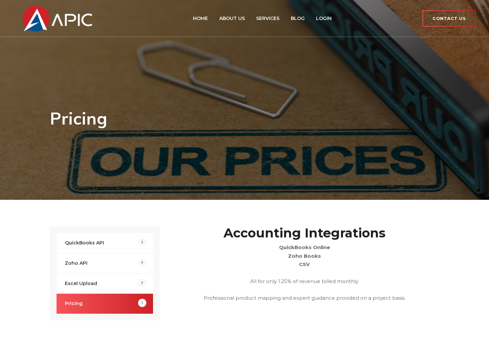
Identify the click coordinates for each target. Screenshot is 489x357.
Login (324, 18)
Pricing (73, 303)
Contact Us (449, 18)
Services (267, 18)
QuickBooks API (84, 243)
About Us (232, 18)
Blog (298, 18)
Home (200, 18)
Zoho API (76, 263)
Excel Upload (81, 283)
